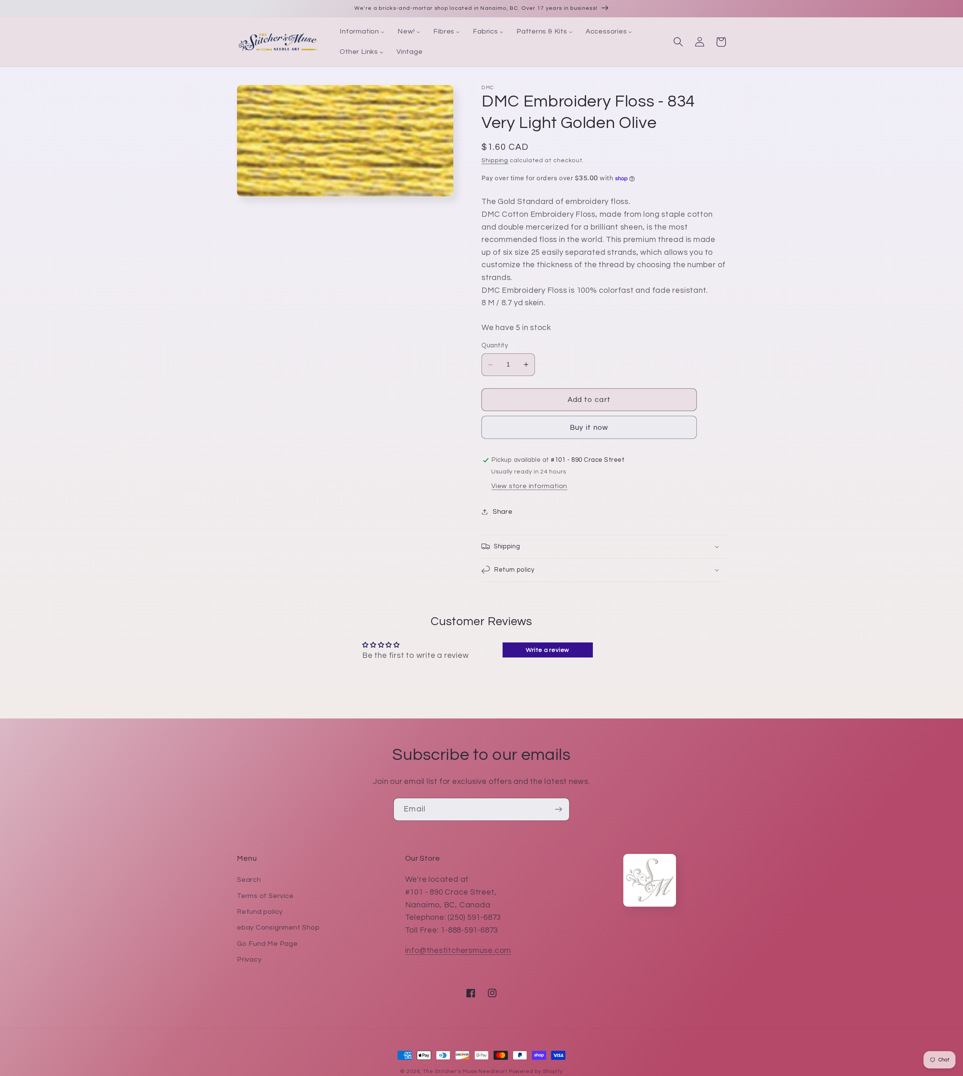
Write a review (547, 650)
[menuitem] (362, 32)
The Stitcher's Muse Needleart (465, 1071)
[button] (678, 42)
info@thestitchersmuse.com (458, 950)
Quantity (495, 345)
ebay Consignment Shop (278, 927)
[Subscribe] (558, 809)
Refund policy (260, 911)
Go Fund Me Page (267, 943)
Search (249, 879)
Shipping (495, 160)
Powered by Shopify (536, 1071)
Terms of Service (265, 895)
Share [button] (503, 511)
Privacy (249, 959)
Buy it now (589, 427)
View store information (529, 486)
